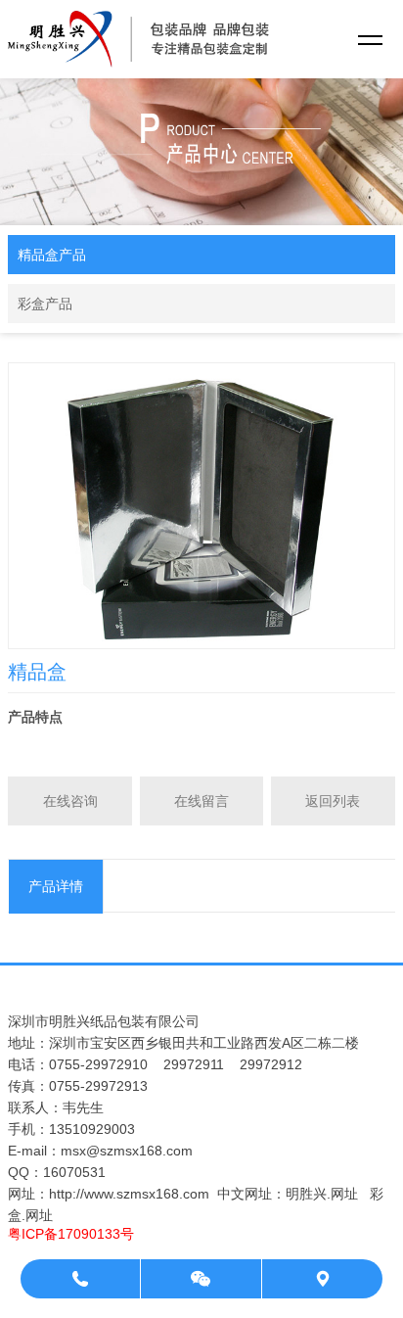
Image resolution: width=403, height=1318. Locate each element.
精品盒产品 (52, 254)
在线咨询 (70, 801)
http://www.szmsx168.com (129, 1193)
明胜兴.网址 (322, 1193)
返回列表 (332, 801)
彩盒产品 (45, 303)
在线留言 (201, 801)
